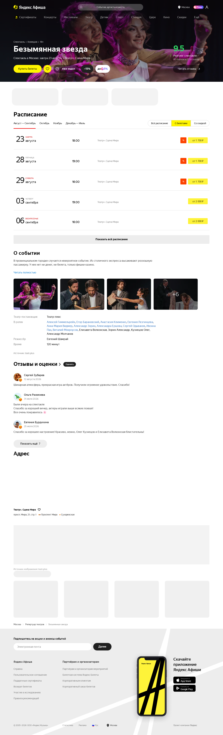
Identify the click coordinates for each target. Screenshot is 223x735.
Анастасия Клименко (113, 299)
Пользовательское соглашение (30, 652)
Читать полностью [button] (25, 249)
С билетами (181, 100)
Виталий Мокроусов (65, 307)
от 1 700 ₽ (197, 117)
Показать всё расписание (112, 216)
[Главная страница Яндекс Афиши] (16, 7)
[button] (196, 17)
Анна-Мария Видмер (59, 303)
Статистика (68, 702)
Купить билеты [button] (27, 68)
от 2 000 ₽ (197, 178)
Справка (18, 646)
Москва (17, 601)
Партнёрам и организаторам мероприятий (85, 646)
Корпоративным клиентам (77, 658)
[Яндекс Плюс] (198, 7)
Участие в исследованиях (27, 669)
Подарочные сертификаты (28, 658)
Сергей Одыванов (134, 303)
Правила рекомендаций (26, 675)
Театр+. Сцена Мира (77, 58)
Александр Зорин (85, 303)
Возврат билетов (23, 663)
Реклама (82, 702)
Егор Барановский (87, 299)
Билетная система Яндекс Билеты (81, 652)
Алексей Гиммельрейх (61, 299)
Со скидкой (200, 100)
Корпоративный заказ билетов (79, 663)
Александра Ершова (109, 303)
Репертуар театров (34, 601)
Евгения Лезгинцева (140, 299)
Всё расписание (159, 100)
